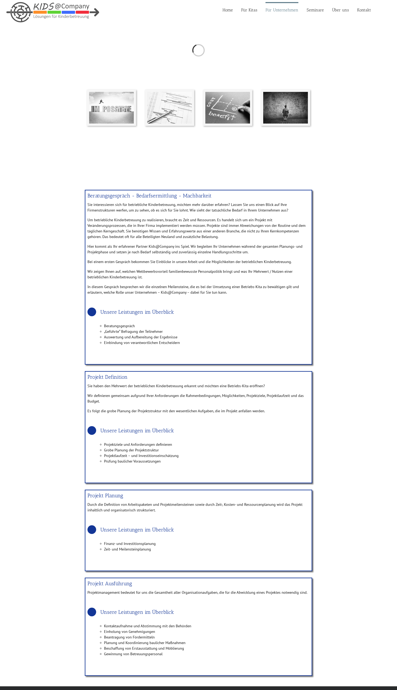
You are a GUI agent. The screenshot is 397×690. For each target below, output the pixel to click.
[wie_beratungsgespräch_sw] (111, 93)
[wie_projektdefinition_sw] (169, 93)
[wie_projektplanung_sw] (227, 93)
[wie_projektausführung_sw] (285, 93)
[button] (381, 9)
